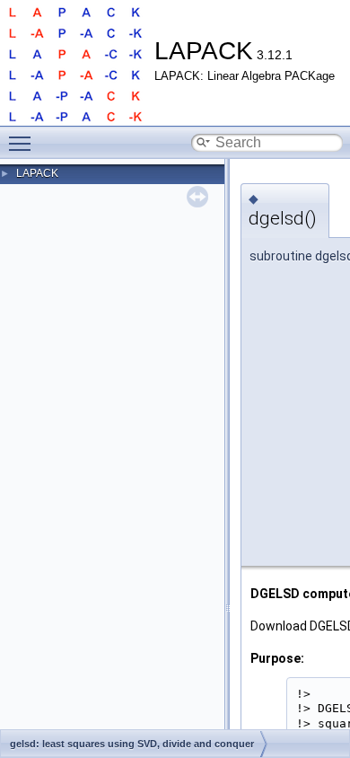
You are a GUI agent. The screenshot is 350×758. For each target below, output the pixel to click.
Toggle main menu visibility (23, 143)
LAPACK (37, 173)
